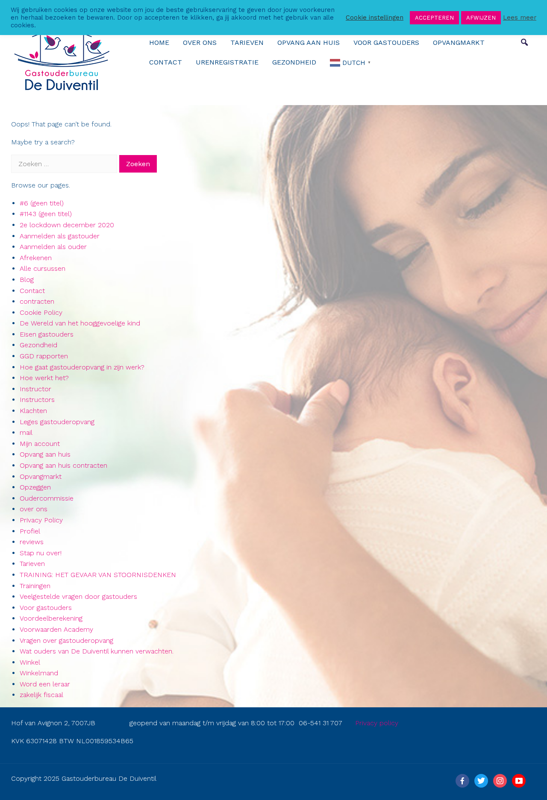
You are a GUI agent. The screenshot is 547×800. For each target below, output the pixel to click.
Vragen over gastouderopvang (66, 640)
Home (159, 42)
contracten (37, 301)
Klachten (33, 411)
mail (26, 432)
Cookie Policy (41, 312)
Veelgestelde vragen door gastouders (78, 596)
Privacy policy (376, 723)
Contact (165, 62)
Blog (27, 279)
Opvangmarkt (459, 42)
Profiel (30, 531)
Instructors (37, 400)
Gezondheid (294, 62)
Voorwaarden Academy (56, 629)
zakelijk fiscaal (41, 695)
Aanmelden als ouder (53, 247)
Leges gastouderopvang (57, 422)
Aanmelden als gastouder (60, 236)
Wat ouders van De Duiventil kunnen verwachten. (97, 651)
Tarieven (247, 42)
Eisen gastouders (47, 334)
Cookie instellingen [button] (374, 17)
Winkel (30, 662)
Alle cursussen (42, 268)
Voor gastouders (386, 42)
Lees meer (519, 17)
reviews (32, 542)
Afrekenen (36, 258)
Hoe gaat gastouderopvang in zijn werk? (82, 367)
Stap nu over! (41, 553)
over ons (200, 42)
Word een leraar (45, 684)
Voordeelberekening (51, 618)
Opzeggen (35, 487)
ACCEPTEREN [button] (434, 18)
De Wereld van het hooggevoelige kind (80, 323)
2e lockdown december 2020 (67, 225)
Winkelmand (39, 673)
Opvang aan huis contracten (63, 465)
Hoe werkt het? (44, 378)
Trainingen (35, 586)
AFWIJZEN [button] (481, 18)
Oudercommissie (47, 498)
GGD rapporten (44, 356)
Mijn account (40, 444)
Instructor (35, 389)
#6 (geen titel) (42, 203)
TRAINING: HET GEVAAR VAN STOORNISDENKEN (98, 575)
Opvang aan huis (308, 42)
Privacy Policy (41, 520)
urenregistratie (227, 62)
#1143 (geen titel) (46, 214)
